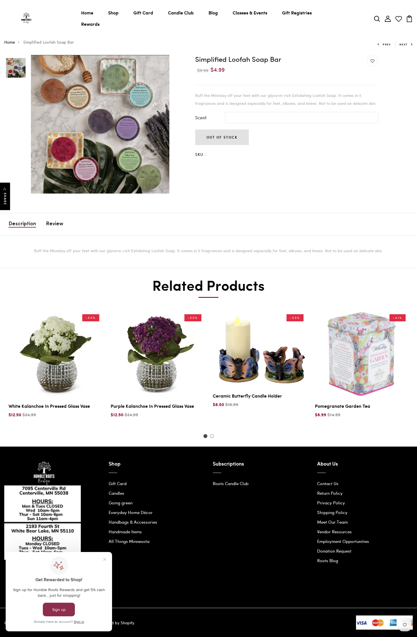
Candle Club (181, 12)
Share (5, 199)
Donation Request (334, 551)
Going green (120, 503)
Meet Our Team (332, 522)
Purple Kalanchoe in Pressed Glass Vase (152, 406)
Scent (201, 117)
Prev (387, 44)
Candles (116, 493)
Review (54, 224)
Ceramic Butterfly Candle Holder (247, 395)
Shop (113, 12)
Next (403, 44)
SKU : (201, 154)
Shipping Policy (332, 512)
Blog (213, 12)
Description (22, 224)
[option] (15, 68)
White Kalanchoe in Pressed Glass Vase (49, 406)
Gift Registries (297, 12)
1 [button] (206, 437)
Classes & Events (250, 12)
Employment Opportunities (343, 541)
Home (87, 12)
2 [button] (213, 437)
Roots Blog (327, 560)
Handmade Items (125, 531)
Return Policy (330, 493)
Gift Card (143, 12)
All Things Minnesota (129, 541)
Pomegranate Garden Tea (342, 406)
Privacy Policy (331, 503)
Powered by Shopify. (115, 622)
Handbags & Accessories (133, 522)
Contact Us (327, 483)
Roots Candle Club (230, 483)
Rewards (90, 24)
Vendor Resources (334, 531)
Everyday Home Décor (131, 512)
